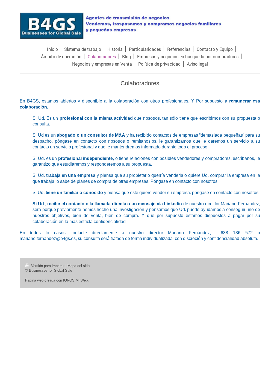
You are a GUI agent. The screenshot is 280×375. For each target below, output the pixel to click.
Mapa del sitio (78, 266)
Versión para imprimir (48, 266)
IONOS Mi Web (75, 280)
